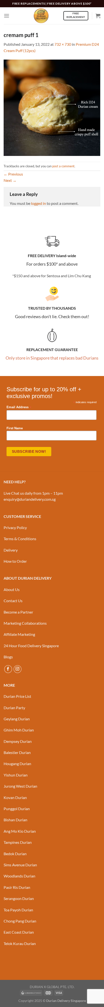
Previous (13, 174)
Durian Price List (17, 696)
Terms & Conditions (20, 538)
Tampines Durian (18, 842)
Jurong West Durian (20, 786)
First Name (15, 428)
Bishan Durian (15, 819)
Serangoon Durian (19, 898)
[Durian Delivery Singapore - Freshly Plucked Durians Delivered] (41, 15)
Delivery (11, 550)
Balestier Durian (17, 752)
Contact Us (13, 600)
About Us (12, 589)
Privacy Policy (15, 527)
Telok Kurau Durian (20, 943)
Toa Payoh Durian (18, 909)
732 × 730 (62, 44)
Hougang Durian (17, 763)
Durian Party (14, 707)
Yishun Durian (16, 775)
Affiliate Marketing (19, 634)
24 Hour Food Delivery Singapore (31, 645)
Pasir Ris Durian (17, 887)
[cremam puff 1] (52, 107)
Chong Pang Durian (20, 921)
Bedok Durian (15, 853)
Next (10, 180)
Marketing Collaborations (25, 623)
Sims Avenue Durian (20, 864)
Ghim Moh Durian (19, 730)
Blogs (8, 656)
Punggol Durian (17, 808)
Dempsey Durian (18, 741)
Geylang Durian (17, 718)
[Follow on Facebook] (8, 669)
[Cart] (98, 15)
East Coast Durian (19, 932)
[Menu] (6, 16)
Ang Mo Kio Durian (20, 831)
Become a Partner (18, 612)
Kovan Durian (15, 797)
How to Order (15, 561)
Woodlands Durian (19, 876)
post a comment (63, 166)
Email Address (19, 407)
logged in (38, 203)
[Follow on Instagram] (18, 669)
